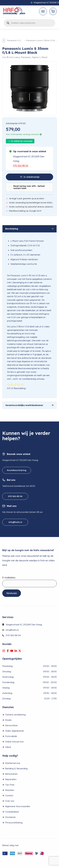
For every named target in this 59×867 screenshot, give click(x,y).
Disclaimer (10, 817)
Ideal (8, 747)
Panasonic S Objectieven (15, 40)
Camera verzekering (15, 714)
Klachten (9, 790)
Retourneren (11, 774)
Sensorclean (11, 725)
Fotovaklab (11, 736)
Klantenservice (12, 763)
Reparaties (10, 779)
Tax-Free (9, 784)
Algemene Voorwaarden (17, 806)
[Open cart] (53, 11)
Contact (9, 795)
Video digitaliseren (14, 730)
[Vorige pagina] (3, 40)
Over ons (9, 801)
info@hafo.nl (15, 522)
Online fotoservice (14, 741)
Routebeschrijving (16, 470)
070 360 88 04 (20, 165)
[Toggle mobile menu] (43, 11)
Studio (8, 720)
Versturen (11, 593)
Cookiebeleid (12, 811)
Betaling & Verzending (16, 768)
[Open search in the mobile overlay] (29, 22)
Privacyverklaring (13, 822)
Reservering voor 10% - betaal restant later (29, 187)
